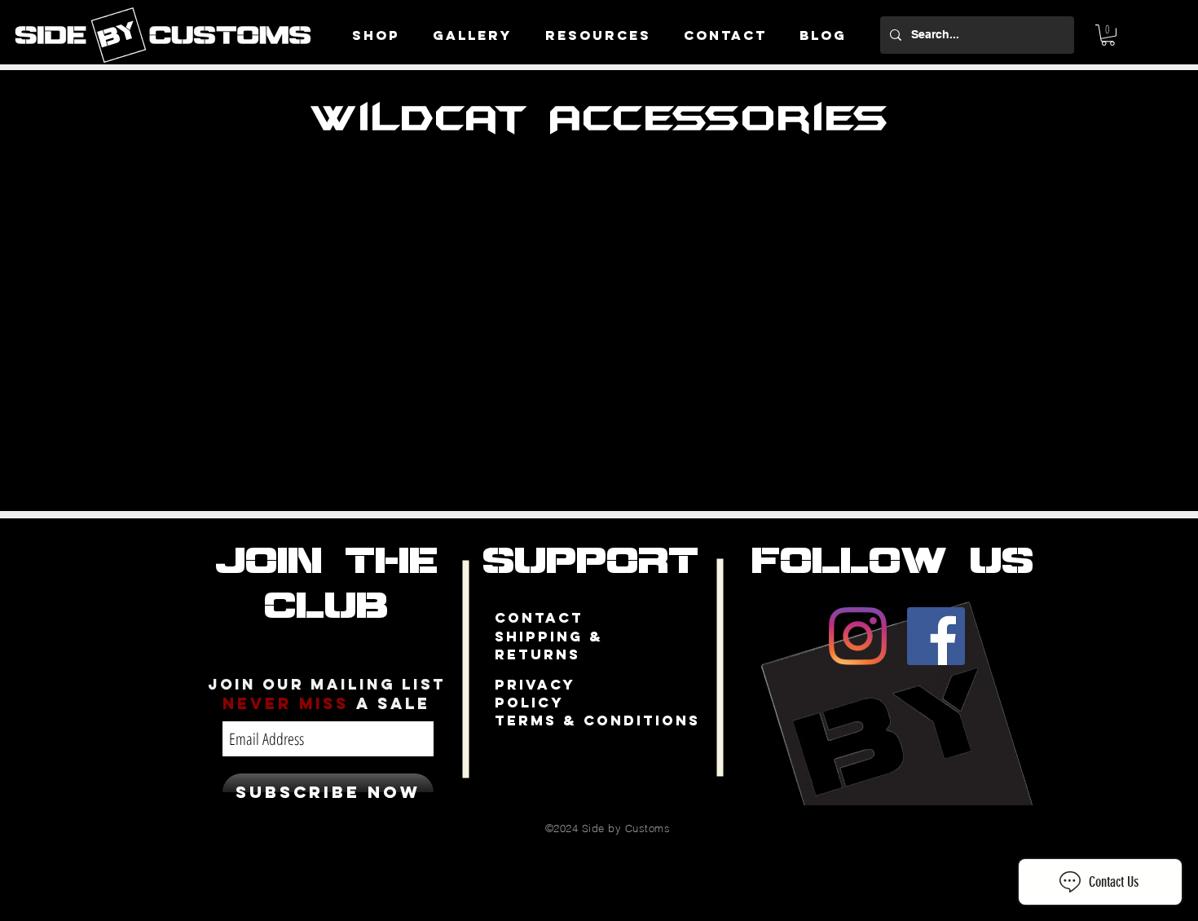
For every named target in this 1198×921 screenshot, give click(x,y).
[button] (1108, 35)
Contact (539, 618)
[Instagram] (858, 636)
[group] (599, 187)
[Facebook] (936, 636)
